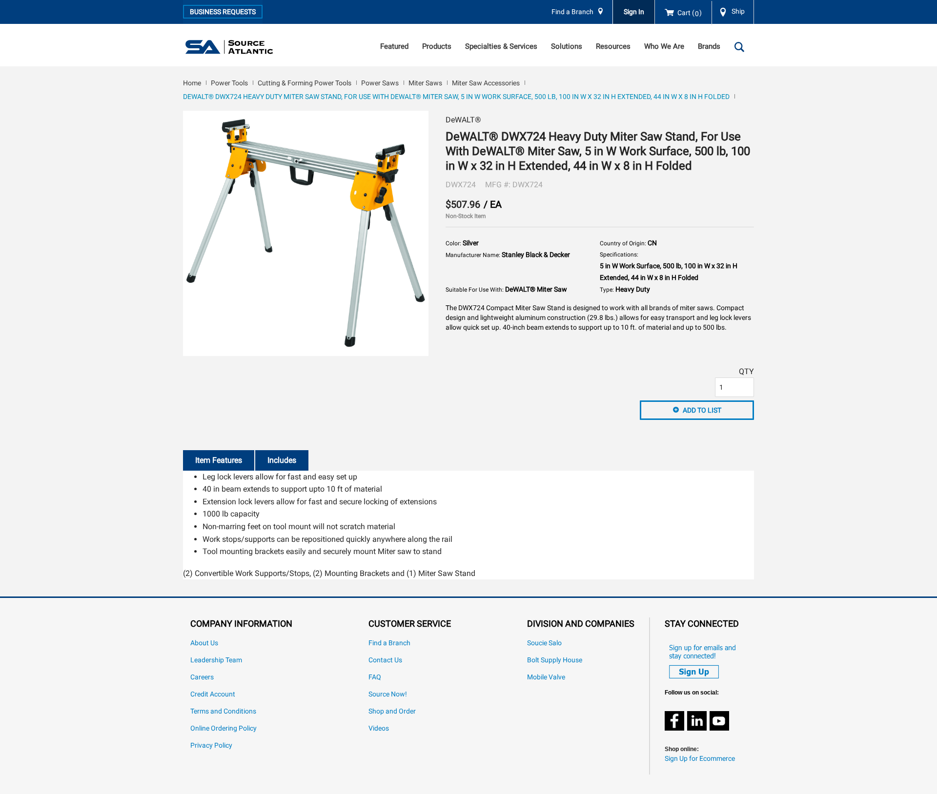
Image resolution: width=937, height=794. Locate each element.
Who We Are (664, 46)
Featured (394, 46)
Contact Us (385, 660)
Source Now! (387, 694)
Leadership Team (216, 660)
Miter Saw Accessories (486, 83)
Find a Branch (572, 12)
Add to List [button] (702, 410)
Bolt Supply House (554, 660)
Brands (709, 46)
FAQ (374, 677)
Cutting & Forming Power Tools (304, 83)
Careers (202, 677)
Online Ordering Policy (223, 728)
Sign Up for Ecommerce (700, 758)
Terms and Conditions (223, 711)
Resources (613, 46)
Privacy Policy (211, 745)
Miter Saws (425, 83)
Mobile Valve (546, 677)
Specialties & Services (501, 46)
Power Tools (229, 83)
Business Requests (223, 12)
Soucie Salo (544, 643)
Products (436, 46)
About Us (204, 643)
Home (192, 83)
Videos (378, 728)
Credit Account (212, 694)
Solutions (566, 46)
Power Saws (380, 83)
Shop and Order (392, 711)
